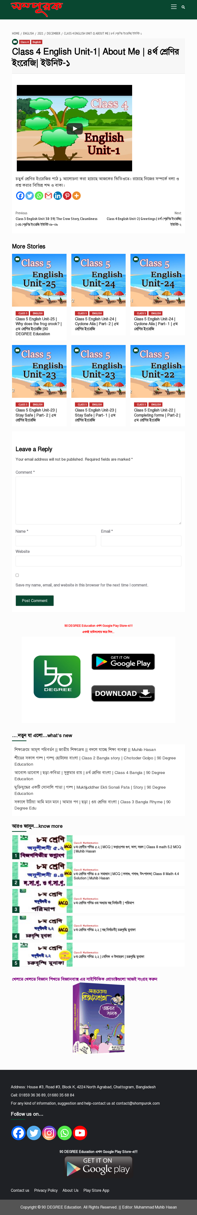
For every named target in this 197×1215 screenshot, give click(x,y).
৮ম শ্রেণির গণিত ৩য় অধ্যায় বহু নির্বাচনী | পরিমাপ (104, 903)
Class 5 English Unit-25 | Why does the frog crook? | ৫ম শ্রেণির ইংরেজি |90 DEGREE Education (39, 326)
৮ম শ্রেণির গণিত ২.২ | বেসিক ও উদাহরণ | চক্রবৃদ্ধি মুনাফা (109, 957)
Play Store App (96, 1190)
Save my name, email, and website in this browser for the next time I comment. (82, 585)
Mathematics (90, 842)
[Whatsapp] (39, 195)
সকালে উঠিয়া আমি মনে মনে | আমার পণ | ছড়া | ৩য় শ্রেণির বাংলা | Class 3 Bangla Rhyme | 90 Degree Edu (92, 805)
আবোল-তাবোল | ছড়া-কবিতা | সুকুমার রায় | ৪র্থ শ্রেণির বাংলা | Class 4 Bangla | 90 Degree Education (89, 775)
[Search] (183, 7)
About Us (70, 1190)
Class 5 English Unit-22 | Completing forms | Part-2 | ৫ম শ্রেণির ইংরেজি (157, 415)
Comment (25, 472)
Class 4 (25, 42)
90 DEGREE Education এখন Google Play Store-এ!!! (98, 625)
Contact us (20, 1190)
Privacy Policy (46, 1190)
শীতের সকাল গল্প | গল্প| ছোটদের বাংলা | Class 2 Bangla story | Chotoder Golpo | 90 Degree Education (95, 761)
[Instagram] (49, 1133)
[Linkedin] (58, 195)
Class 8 (78, 842)
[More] (76, 195)
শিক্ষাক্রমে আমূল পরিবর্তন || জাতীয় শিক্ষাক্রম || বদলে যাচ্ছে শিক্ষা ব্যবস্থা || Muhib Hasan (85, 749)
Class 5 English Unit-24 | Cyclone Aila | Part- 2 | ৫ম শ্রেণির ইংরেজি (97, 324)
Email (107, 531)
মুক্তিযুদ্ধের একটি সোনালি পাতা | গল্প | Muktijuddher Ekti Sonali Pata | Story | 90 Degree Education (90, 790)
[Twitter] (29, 195)
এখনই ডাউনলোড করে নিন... (98, 632)
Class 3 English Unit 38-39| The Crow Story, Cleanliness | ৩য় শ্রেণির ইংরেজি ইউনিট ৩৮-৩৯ (56, 218)
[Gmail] (48, 195)
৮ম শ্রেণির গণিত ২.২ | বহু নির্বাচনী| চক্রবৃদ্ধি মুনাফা (104, 930)
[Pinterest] (67, 195)
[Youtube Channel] (80, 1133)
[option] (98, 848)
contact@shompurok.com (138, 1103)
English (37, 42)
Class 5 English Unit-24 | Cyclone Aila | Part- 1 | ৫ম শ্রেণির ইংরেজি (156, 324)
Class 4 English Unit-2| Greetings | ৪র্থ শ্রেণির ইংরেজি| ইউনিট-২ (144, 218)
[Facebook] (20, 195)
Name (22, 531)
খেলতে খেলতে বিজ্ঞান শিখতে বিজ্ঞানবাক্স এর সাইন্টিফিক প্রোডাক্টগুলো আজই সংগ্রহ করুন (84, 979)
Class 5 (22, 313)
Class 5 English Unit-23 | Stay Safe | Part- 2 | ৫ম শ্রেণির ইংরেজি (36, 415)
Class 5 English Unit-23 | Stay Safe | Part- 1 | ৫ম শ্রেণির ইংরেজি (95, 415)
